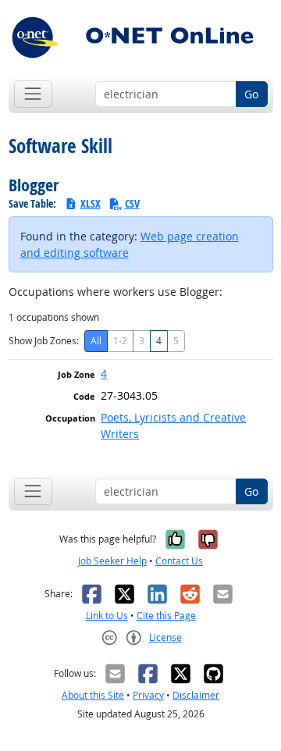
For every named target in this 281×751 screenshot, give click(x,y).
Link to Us (107, 615)
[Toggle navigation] (33, 94)
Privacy (148, 695)
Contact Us (179, 561)
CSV (132, 203)
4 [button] (104, 373)
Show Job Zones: (44, 340)
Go (251, 94)
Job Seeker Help (112, 561)
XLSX (90, 203)
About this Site (93, 695)
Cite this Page (166, 615)
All (96, 340)
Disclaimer (196, 695)
